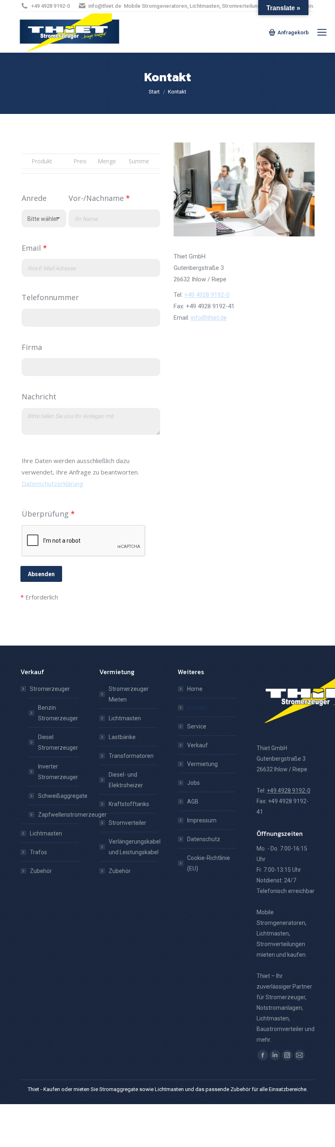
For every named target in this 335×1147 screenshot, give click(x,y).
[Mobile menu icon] (322, 32)
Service (196, 726)
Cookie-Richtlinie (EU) (208, 863)
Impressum (202, 820)
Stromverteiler (127, 823)
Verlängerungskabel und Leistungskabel (135, 846)
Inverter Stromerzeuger (58, 771)
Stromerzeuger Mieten (129, 694)
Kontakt (197, 707)
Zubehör (41, 871)
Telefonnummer (50, 297)
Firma (32, 347)
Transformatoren (131, 756)
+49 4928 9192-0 (50, 6)
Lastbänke (122, 737)
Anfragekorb (293, 32)
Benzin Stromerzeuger (58, 713)
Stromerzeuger (50, 689)
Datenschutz (203, 839)
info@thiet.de (104, 6)
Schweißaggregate (62, 796)
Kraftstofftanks (129, 804)
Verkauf (197, 745)
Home (195, 689)
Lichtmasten (46, 833)
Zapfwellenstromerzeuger (72, 814)
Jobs (193, 783)
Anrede (34, 198)
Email (34, 248)
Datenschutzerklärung (52, 483)
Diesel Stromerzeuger (58, 742)
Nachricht (39, 396)
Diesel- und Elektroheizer (126, 779)
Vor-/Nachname (99, 198)
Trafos (38, 852)
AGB (193, 801)
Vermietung (202, 764)
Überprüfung (48, 514)
